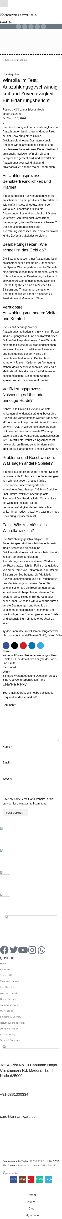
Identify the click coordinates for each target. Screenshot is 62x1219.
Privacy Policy (7, 1034)
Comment (9, 704)
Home (3, 963)
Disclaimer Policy (9, 1028)
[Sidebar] (4, 1187)
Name (7, 746)
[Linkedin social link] (31, 645)
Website (8, 778)
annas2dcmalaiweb (32, 109)
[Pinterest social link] (23, 645)
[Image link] (31, 928)
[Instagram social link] (24, 26)
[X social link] (14, 645)
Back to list (9, 667)
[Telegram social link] (43, 26)
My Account (6, 1010)
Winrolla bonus (40, 601)
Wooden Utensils (9, 993)
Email (7, 762)
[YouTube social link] (31, 26)
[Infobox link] (31, 838)
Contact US (6, 975)
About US (5, 969)
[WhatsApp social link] (37, 26)
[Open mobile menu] (4, 41)
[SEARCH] (60, 58)
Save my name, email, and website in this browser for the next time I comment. (28, 801)
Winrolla (19, 144)
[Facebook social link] (18, 26)
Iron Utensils (7, 987)
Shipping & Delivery (10, 1016)
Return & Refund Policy (12, 1022)
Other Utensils (8, 999)
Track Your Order (9, 1005)
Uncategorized (11, 74)
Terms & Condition (10, 1040)
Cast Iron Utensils (9, 981)
